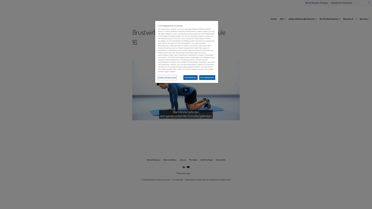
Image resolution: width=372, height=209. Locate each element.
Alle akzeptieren (207, 77)
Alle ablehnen (190, 77)
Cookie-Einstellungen (167, 77)
